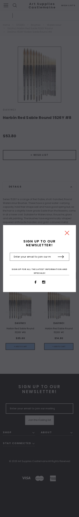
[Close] (67, 234)
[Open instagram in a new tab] (43, 282)
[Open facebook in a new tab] (35, 282)
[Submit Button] (61, 257)
